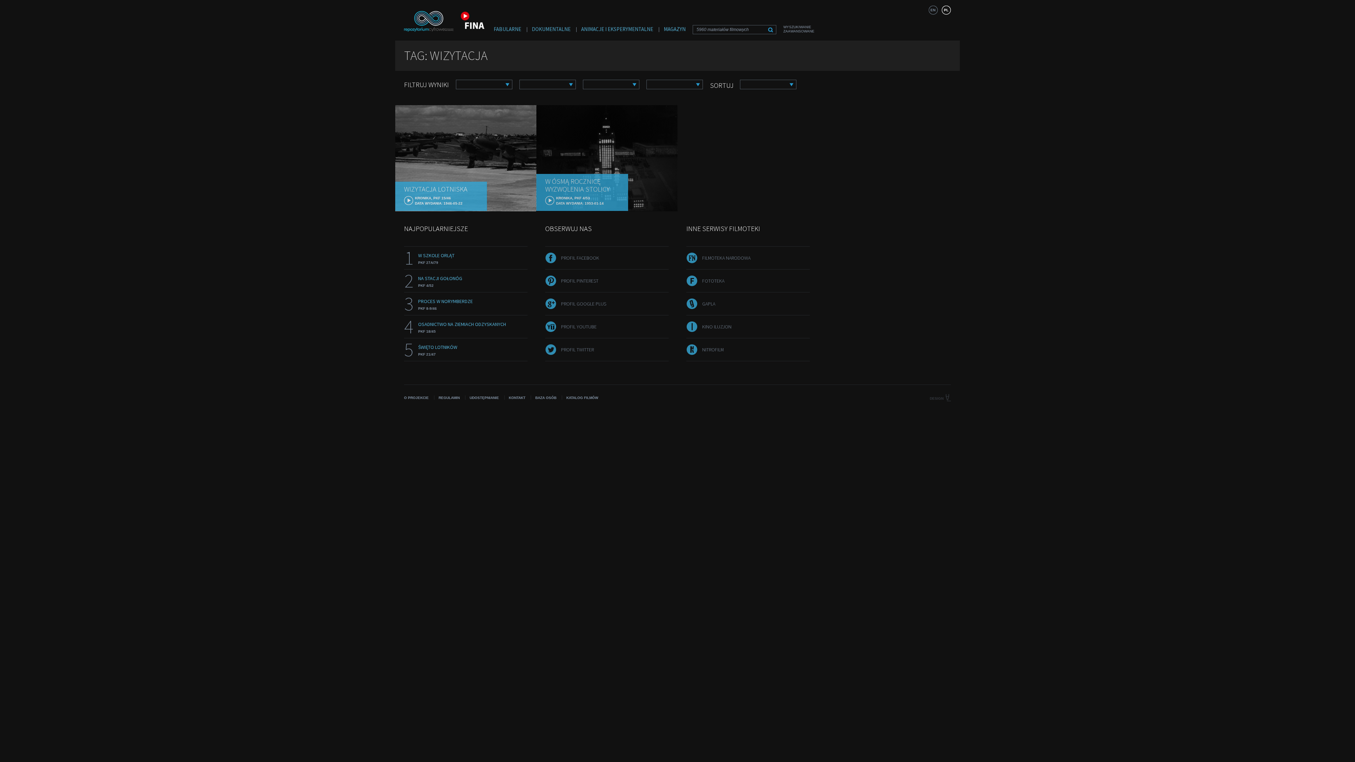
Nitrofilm (713, 349)
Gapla (708, 304)
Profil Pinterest (579, 281)
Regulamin (449, 398)
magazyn (675, 29)
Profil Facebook (580, 258)
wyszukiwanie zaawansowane (798, 29)
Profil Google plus (583, 304)
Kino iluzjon (716, 326)
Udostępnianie (484, 398)
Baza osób (545, 398)
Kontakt (517, 398)
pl (946, 10)
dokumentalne (551, 29)
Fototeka (713, 281)
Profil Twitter (577, 349)
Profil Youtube (579, 326)
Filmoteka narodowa (726, 258)
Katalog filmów (582, 398)
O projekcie (416, 398)
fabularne (507, 29)
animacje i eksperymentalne (617, 29)
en (933, 10)
